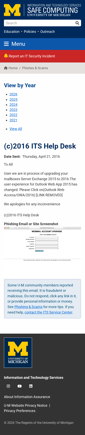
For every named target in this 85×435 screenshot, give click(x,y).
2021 (13, 120)
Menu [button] (18, 44)
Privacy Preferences (19, 411)
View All (15, 129)
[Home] (42, 10)
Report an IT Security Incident (31, 56)
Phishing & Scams (28, 307)
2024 (13, 105)
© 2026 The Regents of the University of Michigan (39, 423)
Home (13, 68)
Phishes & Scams (35, 68)
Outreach (47, 31)
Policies (30, 31)
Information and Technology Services (33, 377)
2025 (13, 99)
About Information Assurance (27, 397)
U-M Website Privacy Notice (25, 405)
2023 (13, 110)
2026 (13, 94)
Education (12, 31)
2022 (13, 115)
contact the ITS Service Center (48, 312)
